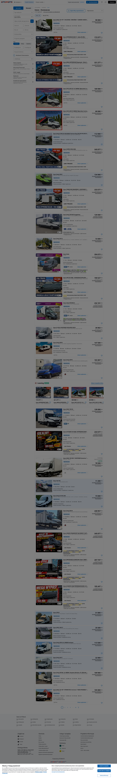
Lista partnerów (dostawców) (58, 772)
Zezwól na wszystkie (104, 766)
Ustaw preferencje (104, 775)
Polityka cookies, (39, 772)
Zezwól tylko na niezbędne (104, 770)
